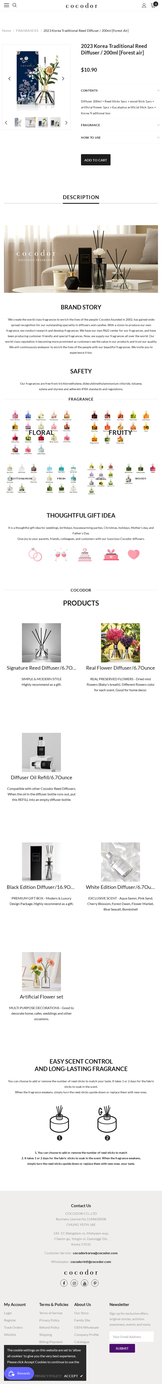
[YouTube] (84, 1283)
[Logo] (81, 5)
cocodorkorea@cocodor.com (95, 1253)
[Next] (63, 78)
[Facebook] (64, 1283)
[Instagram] (74, 1283)
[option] (36, 78)
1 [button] (79, 500)
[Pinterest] (95, 1283)
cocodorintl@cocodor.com (91, 1262)
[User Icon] (144, 5)
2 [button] (83, 500)
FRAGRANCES (27, 30)
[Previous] (9, 78)
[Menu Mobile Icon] (6, 5)
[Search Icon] (18, 5)
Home (6, 30)
